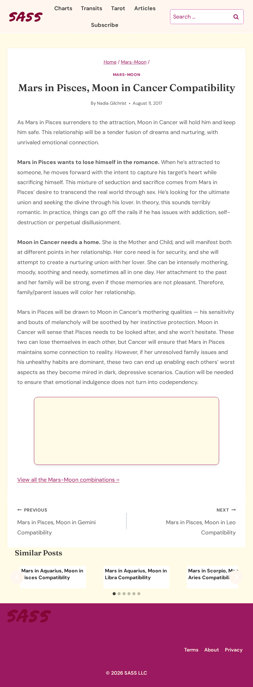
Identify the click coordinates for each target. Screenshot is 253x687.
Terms (191, 650)
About (211, 650)
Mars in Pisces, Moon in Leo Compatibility (201, 521)
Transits (91, 8)
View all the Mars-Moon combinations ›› (68, 479)
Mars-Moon (126, 74)
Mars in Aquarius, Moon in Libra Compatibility (136, 574)
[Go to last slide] (17, 577)
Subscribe (104, 25)
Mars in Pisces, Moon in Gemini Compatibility (56, 521)
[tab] (114, 593)
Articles (145, 8)
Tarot (118, 8)
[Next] (236, 577)
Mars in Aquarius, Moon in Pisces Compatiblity (52, 574)
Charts (63, 8)
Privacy (234, 650)
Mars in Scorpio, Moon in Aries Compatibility (217, 574)
